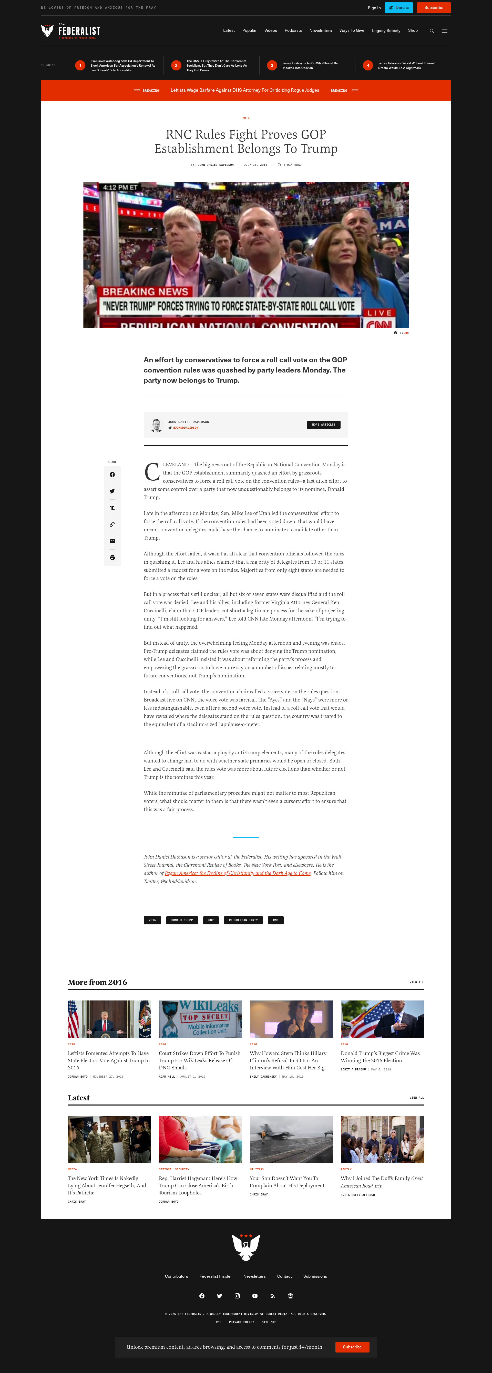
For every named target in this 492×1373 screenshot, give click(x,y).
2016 (152, 920)
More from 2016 (97, 982)
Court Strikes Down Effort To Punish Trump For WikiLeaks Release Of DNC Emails (200, 1060)
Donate (402, 7)
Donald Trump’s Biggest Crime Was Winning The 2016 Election (380, 1057)
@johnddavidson (185, 427)
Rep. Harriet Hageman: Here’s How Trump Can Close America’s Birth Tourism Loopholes (198, 1185)
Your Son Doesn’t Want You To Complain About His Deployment (287, 1182)
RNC (276, 920)
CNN (406, 333)
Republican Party (243, 920)
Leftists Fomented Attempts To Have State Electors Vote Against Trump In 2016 (109, 1060)
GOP (211, 920)
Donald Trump (182, 920)
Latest (78, 1098)
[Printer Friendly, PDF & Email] (112, 558)
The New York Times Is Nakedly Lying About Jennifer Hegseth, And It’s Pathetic (107, 1185)
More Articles (323, 424)
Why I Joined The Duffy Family (382, 1182)
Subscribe (434, 7)
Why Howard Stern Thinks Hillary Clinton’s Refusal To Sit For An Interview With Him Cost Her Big (288, 1060)
